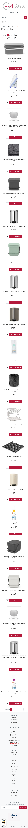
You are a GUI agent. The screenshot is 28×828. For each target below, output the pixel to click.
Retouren (14, 737)
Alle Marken (14, 752)
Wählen (7, 38)
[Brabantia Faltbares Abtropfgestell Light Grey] (14, 414)
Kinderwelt (14, 795)
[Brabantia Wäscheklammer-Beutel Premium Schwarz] (14, 380)
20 (20, 38)
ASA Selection (14, 766)
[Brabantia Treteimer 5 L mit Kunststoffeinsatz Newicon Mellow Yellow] (14, 613)
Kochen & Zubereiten (14, 794)
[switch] (3, 826)
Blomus (14, 777)
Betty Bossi (14, 769)
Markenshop (14, 792)
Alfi (14, 757)
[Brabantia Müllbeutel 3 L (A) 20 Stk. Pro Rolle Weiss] (14, 512)
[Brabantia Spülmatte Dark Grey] (14, 447)
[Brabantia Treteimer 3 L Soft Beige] (14, 479)
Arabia (14, 760)
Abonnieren (23, 807)
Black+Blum (14, 774)
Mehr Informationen (15, 68)
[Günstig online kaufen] (14, 6)
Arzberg (14, 763)
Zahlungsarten (14, 736)
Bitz (14, 772)
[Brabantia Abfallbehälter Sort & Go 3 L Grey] (14, 183)
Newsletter (14, 745)
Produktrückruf (14, 739)
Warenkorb (14, 719)
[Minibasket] (17, 12)
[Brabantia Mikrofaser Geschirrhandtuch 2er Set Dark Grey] (14, 149)
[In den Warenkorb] (7, 68)
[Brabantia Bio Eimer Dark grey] (14, 48)
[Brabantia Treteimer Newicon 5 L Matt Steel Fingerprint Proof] (14, 647)
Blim (14, 775)
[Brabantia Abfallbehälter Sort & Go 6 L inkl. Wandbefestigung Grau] (14, 546)
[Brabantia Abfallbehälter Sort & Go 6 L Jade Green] (14, 249)
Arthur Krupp (14, 762)
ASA (14, 765)
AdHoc (14, 754)
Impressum (14, 729)
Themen (14, 797)
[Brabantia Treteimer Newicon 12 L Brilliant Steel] (14, 216)
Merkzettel (14, 722)
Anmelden (12, 12)
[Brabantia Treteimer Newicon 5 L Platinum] (14, 314)
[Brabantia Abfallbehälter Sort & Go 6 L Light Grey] (14, 580)
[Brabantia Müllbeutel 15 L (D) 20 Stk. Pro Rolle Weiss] (13, 81)
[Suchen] (25, 17)
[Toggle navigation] (2, 22)
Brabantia (14, 783)
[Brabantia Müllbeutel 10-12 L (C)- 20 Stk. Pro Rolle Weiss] (14, 682)
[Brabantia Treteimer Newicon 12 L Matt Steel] (14, 281)
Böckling (14, 779)
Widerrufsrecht (14, 742)
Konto (14, 720)
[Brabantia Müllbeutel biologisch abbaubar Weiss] (14, 347)
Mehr (14, 785)
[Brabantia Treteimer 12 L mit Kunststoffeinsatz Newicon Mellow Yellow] (14, 115)
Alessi (14, 755)
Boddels (14, 780)
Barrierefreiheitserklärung (14, 740)
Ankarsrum (14, 758)
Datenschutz (14, 732)
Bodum (14, 782)
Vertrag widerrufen (14, 743)
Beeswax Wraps (14, 768)
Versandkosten (14, 734)
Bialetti (14, 771)
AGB (14, 731)
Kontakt (14, 717)
